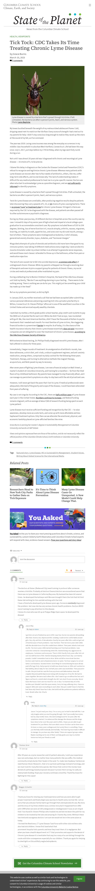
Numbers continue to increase (48, 397)
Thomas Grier (24, 745)
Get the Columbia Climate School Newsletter (48, 863)
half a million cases (63, 394)
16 (51, 204)
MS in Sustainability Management (55, 452)
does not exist (68, 328)
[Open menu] (90, 5)
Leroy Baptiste (24, 122)
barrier (40, 325)
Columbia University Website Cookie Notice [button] (59, 887)
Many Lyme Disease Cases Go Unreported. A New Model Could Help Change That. (73, 495)
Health (13, 36)
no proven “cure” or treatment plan (26, 207)
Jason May (30, 626)
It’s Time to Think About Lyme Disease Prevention (47, 492)
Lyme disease (35, 452)
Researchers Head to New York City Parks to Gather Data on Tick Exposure (21, 494)
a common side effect (68, 262)
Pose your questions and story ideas (66, 540)
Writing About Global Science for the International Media (40, 456)
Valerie (21, 578)
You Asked (14, 533)
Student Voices (77, 452)
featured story (22, 452)
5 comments (17, 60)
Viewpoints (24, 36)
